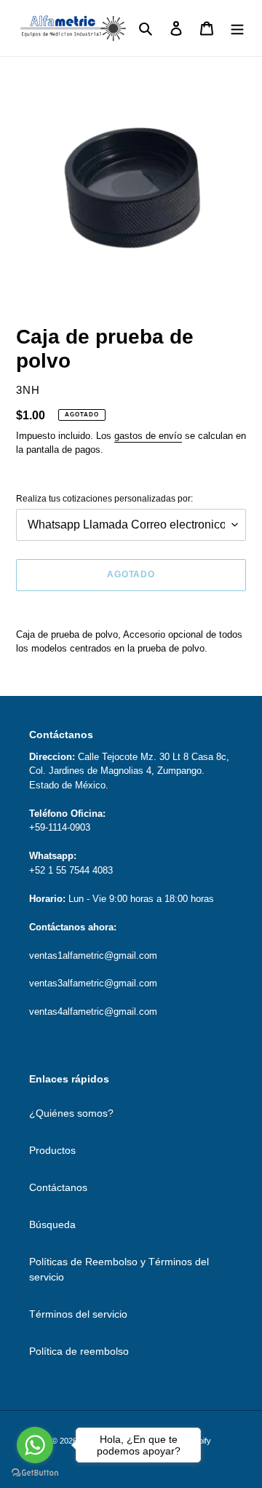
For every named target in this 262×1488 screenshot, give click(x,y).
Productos (52, 1150)
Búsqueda (52, 1224)
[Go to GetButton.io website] (35, 1473)
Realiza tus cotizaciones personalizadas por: (104, 499)
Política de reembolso (79, 1351)
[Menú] (237, 28)
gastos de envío (148, 435)
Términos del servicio (78, 1314)
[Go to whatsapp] (35, 1445)
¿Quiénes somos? (71, 1113)
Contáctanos (58, 1187)
